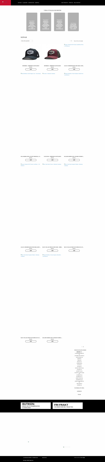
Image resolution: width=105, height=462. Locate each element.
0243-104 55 (44, 457)
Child (78, 360)
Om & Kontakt (77, 2)
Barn (78, 358)
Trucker (79, 383)
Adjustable (79, 357)
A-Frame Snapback (79, 353)
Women (78, 385)
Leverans (55, 449)
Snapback (78, 376)
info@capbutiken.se (28, 460)
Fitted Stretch (78, 368)
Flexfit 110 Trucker (79, 372)
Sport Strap (79, 378)
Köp (31, 69)
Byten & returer (57, 451)
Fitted (78, 366)
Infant (78, 361)
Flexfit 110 (78, 371)
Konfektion (31, 2)
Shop (16, 2)
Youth (78, 364)
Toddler (79, 363)
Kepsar (20, 2)
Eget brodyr (64, 2)
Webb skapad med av (79, 457)
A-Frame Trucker (78, 355)
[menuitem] (16, 2)
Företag (71, 2)
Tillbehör (24, 2)
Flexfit (78, 369)
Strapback (78, 379)
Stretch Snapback (79, 381)
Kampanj (37, 2)
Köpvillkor (55, 447)
